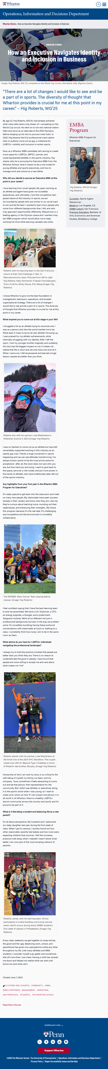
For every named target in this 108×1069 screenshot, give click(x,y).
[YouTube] (59, 1042)
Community (37, 986)
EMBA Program (78, 128)
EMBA (47, 986)
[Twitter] (39, 1042)
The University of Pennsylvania (43, 1058)
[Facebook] (46, 1042)
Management (28, 990)
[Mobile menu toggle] (104, 4)
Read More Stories (12, 1005)
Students (25, 995)
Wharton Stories (9, 24)
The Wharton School (43, 995)
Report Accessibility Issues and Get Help (61, 1062)
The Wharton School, (21, 1058)
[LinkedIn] (53, 1042)
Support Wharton (54, 1051)
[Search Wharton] (98, 4)
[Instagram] (66, 1042)
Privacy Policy (37, 1062)
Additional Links (53, 1025)
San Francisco (10, 995)
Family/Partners (11, 990)
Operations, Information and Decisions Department (79, 1058)
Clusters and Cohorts (17, 986)
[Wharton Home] (11, 4)
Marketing (42, 990)
